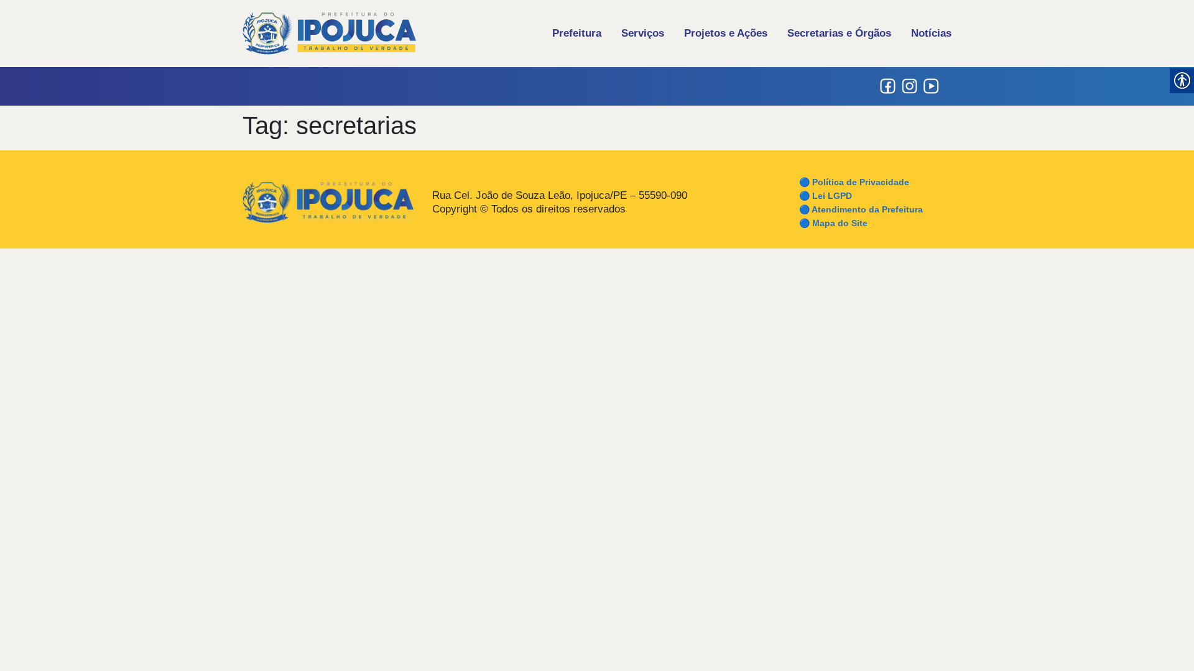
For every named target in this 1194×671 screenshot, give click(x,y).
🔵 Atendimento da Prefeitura (861, 209)
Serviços (642, 33)
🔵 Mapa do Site (833, 223)
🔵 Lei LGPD (825, 196)
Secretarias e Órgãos (839, 33)
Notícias (931, 33)
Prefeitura (576, 33)
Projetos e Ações (725, 33)
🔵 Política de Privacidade (854, 182)
